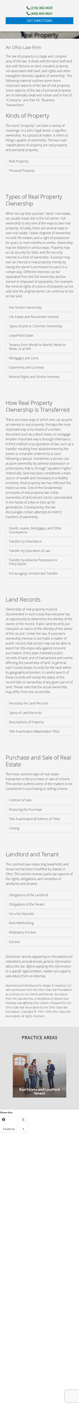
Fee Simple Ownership (25, 307)
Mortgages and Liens (23, 358)
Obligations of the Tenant (26, 904)
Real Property (18, 161)
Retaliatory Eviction (22, 932)
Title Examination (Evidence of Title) (34, 819)
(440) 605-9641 (41, 14)
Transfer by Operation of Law (29, 550)
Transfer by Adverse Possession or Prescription (33, 562)
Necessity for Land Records (28, 703)
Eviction (14, 942)
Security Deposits (21, 913)
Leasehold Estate (21, 335)
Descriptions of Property (26, 722)
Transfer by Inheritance (25, 541)
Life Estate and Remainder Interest (34, 317)
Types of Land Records (25, 713)
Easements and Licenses (26, 367)
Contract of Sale (20, 800)
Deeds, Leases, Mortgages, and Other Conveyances (35, 530)
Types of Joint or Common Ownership (35, 326)
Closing (14, 828)
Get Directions (39, 20)
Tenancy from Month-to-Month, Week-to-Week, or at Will (38, 346)
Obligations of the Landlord (28, 895)
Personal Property (21, 170)
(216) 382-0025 (41, 8)
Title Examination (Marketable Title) (34, 731)
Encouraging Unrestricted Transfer (33, 573)
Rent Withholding (21, 923)
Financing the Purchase (25, 809)
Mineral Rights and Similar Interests (34, 376)
